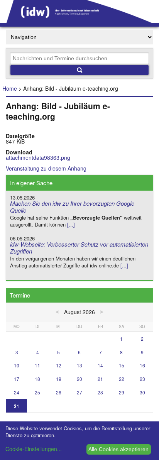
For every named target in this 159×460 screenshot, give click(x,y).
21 (100, 378)
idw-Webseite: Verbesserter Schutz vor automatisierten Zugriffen (79, 247)
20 (79, 378)
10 (16, 365)
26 (58, 392)
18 (37, 378)
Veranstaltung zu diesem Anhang (46, 168)
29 (121, 392)
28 (100, 392)
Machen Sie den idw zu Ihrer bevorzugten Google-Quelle (73, 207)
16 (142, 365)
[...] (71, 224)
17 (16, 378)
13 (79, 365)
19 (58, 378)
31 (16, 405)
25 (37, 392)
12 (58, 365)
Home (9, 88)
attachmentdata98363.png (38, 157)
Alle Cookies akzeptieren (118, 449)
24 (16, 392)
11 (37, 365)
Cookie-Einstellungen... (33, 449)
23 (142, 378)
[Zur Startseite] (79, 20)
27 (79, 392)
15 (121, 365)
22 (121, 378)
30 (142, 392)
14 (100, 365)
